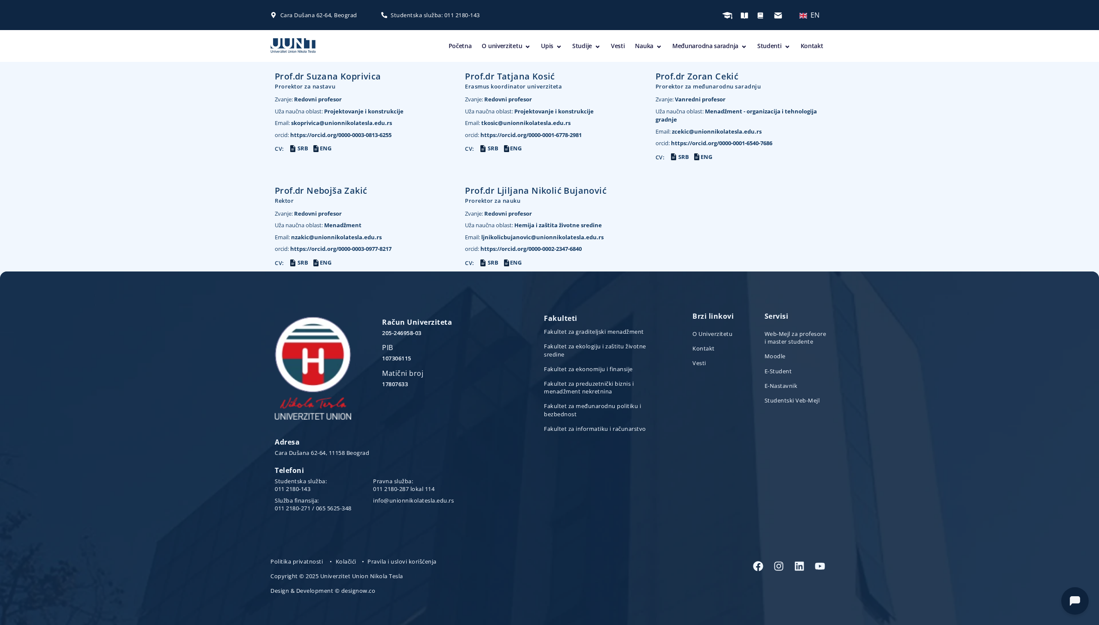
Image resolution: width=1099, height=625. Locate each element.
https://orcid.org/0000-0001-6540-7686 (714, 143)
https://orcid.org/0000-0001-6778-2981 (523, 135)
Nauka (644, 46)
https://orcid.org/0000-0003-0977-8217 (333, 249)
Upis (547, 46)
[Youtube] (820, 566)
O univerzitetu (502, 46)
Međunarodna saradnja (705, 46)
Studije (582, 46)
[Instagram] (778, 566)
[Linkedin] (799, 566)
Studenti (769, 46)
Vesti (618, 46)
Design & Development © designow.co (322, 591)
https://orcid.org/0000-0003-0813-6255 (333, 135)
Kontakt (812, 46)
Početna (460, 46)
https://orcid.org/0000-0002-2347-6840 (523, 249)
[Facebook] (758, 566)
